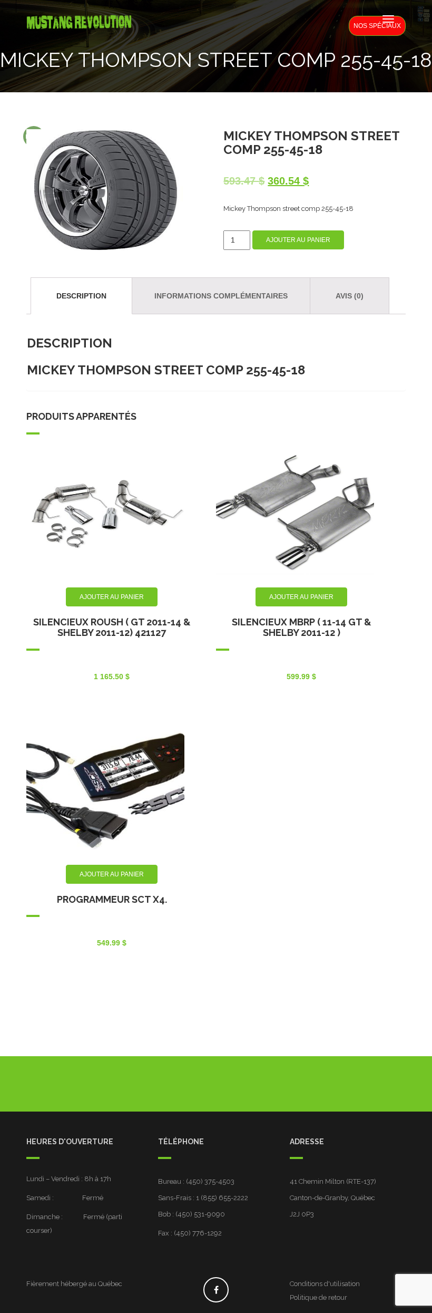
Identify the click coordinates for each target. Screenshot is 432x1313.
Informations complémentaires (221, 296)
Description (81, 296)
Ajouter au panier (298, 240)
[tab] (81, 295)
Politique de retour (318, 1297)
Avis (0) (350, 296)
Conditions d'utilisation (325, 1284)
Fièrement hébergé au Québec (74, 1284)
